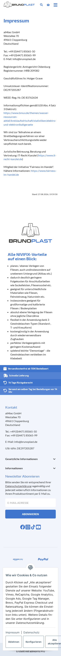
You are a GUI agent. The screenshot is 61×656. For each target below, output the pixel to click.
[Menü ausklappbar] (55, 5)
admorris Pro (37, 651)
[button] (30, 459)
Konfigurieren (34, 641)
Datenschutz (31, 632)
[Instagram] (27, 527)
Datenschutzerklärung (18, 486)
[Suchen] (41, 4)
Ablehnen (13, 641)
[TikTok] (33, 527)
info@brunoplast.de (25, 441)
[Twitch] (38, 527)
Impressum (12, 632)
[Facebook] (22, 527)
